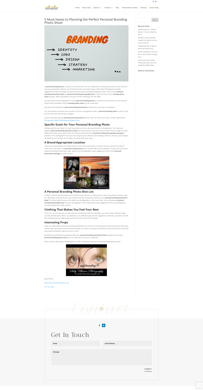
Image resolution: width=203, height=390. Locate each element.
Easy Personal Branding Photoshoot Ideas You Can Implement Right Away (147, 62)
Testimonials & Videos (130, 8)
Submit (148, 369)
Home (77, 8)
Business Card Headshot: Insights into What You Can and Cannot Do (147, 40)
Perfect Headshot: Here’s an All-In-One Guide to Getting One (148, 54)
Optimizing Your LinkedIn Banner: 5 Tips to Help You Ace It (147, 32)
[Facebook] (153, 2)
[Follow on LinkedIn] (103, 325)
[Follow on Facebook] (99, 325)
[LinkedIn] (155, 2)
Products (107, 8)
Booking (143, 8)
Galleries (96, 8)
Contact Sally (154, 8)
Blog (117, 8)
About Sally (86, 8)
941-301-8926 (49, 287)
